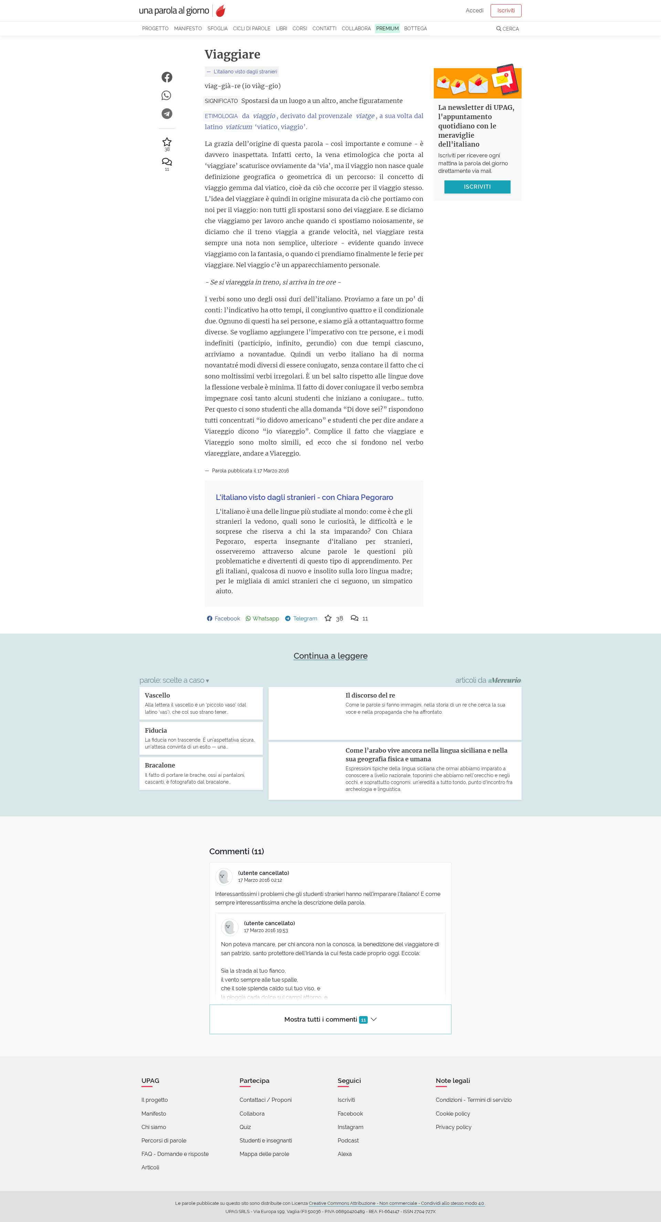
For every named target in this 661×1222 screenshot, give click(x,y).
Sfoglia (218, 28)
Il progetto (154, 1100)
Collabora (356, 28)
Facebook (350, 1113)
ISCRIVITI (477, 187)
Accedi (474, 10)
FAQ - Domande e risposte (175, 1154)
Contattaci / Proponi (266, 1100)
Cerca (510, 29)
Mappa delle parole (264, 1154)
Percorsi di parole (163, 1140)
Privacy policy (454, 1127)
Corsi (300, 28)
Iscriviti (506, 10)
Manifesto (188, 28)
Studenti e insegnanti (266, 1140)
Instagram (351, 1127)
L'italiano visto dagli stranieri (244, 71)
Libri (281, 28)
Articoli (150, 1167)
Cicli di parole (252, 28)
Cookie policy (453, 1113)
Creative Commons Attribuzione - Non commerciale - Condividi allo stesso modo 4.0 (397, 1203)
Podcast (348, 1140)
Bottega (415, 28)
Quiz (245, 1127)
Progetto (155, 28)
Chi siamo (153, 1127)
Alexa (345, 1154)
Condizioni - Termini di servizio (474, 1100)
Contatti (324, 28)
